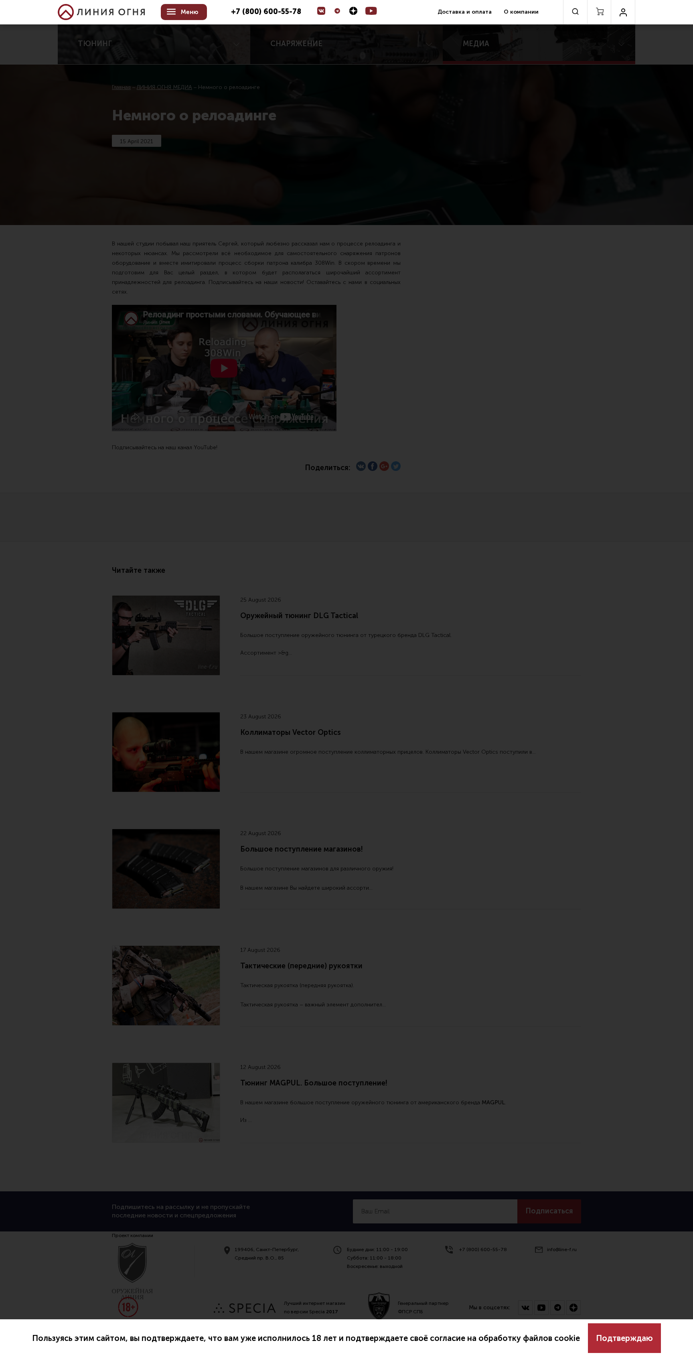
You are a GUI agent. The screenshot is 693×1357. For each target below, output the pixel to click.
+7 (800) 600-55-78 (266, 12)
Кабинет (623, 12)
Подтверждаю (624, 1338)
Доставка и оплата (465, 11)
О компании (521, 11)
